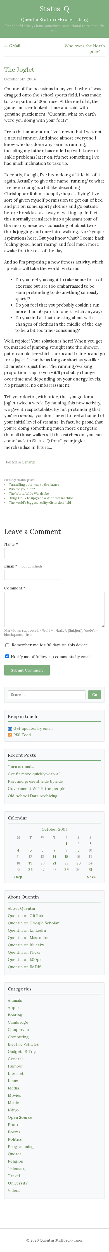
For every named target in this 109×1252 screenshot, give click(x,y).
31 (91, 869)
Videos (14, 1190)
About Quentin (21, 908)
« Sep (17, 877)
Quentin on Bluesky (26, 944)
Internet (15, 1073)
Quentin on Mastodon (28, 937)
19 (30, 863)
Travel (14, 1175)
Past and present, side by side (35, 781)
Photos (15, 1124)
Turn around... (21, 766)
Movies (14, 1095)
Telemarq (16, 1168)
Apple (13, 1007)
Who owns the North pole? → (85, 48)
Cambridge (18, 1022)
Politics (15, 1139)
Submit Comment (27, 670)
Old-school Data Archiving (33, 795)
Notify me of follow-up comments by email (50, 656)
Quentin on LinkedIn (27, 930)
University (17, 1183)
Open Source (20, 1117)
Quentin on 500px (24, 959)
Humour (15, 1066)
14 (54, 856)
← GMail (12, 45)
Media (13, 1088)
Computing (18, 1036)
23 (78, 863)
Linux (13, 1080)
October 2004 (55, 829)
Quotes (15, 1153)
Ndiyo (13, 1110)
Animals (15, 1000)
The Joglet (19, 69)
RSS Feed (22, 734)
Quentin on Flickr (24, 952)
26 (30, 869)
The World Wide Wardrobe (29, 494)
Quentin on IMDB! (24, 966)
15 (66, 856)
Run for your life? (22, 489)
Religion (15, 1161)
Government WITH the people (36, 788)
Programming (21, 1146)
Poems (14, 1131)
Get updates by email (33, 728)
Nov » (91, 877)
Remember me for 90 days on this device (49, 644)
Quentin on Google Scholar (33, 923)
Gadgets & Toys (22, 1051)
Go (94, 695)
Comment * (14, 588)
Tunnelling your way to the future (34, 485)
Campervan (18, 1029)
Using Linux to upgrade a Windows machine (41, 498)
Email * (23, 566)
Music (13, 1102)
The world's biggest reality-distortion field (40, 503)
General (28, 462)
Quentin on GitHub (25, 915)
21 (54, 863)
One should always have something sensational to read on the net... (54, 28)
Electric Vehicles (23, 1044)
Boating (15, 1014)
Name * (11, 544)
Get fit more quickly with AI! (34, 773)
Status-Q (54, 8)
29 (66, 869)
